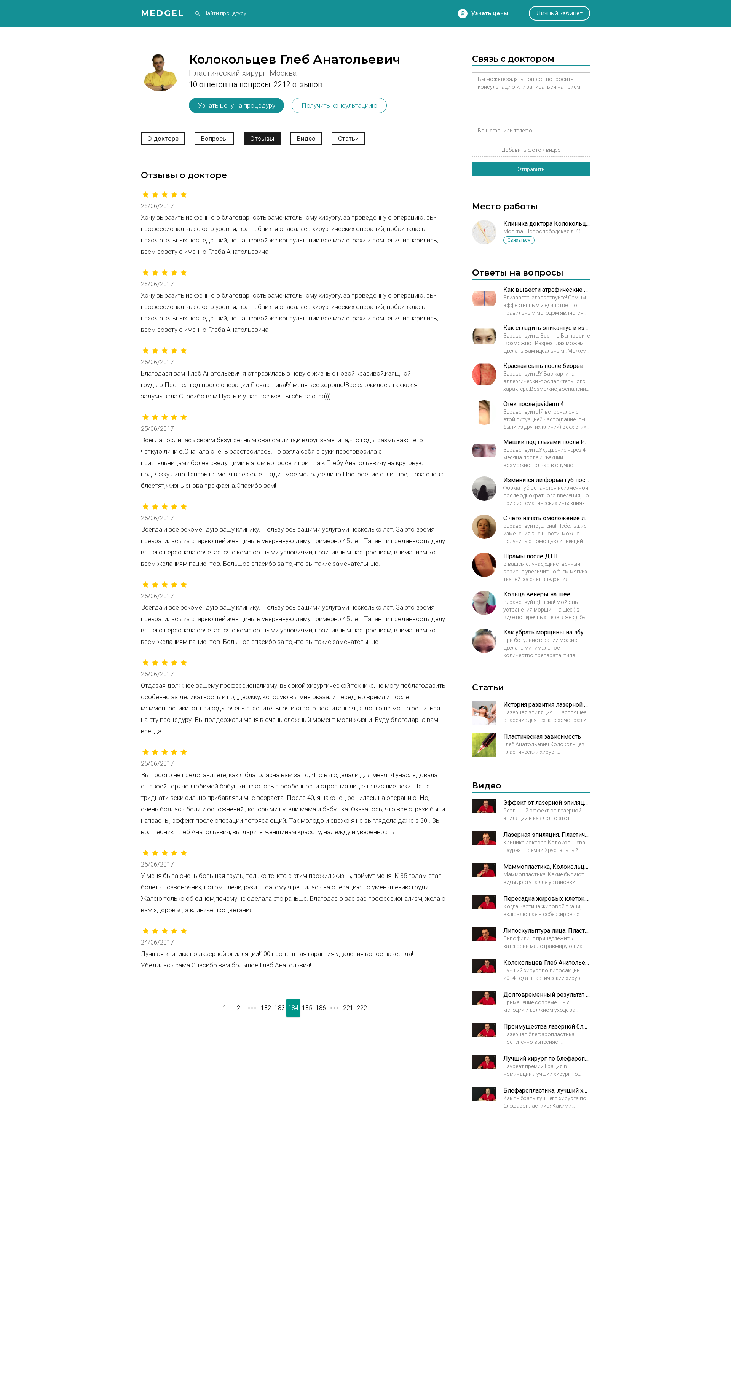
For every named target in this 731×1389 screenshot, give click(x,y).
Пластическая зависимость (542, 736)
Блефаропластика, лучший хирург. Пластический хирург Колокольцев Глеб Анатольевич (546, 1090)
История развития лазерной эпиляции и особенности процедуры (546, 704)
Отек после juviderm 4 (533, 404)
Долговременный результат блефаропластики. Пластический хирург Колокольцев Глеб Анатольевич (546, 994)
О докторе (163, 138)
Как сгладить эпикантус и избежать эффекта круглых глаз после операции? (546, 327)
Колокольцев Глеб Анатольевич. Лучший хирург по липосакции (546, 962)
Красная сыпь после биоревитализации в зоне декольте (546, 366)
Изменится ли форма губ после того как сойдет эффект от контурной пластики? (546, 480)
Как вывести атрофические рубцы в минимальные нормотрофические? (546, 289)
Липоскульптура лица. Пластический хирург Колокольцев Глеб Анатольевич (546, 930)
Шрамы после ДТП (530, 556)
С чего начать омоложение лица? (546, 518)
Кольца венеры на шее (536, 594)
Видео (306, 138)
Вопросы (214, 138)
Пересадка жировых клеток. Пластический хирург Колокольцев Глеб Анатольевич (546, 898)
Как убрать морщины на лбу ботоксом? (546, 632)
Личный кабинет (559, 13)
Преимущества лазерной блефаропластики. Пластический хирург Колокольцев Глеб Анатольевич (546, 1026)
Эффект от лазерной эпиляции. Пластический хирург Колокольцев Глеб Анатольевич (546, 802)
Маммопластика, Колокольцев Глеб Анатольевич (546, 866)
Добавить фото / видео (531, 150)
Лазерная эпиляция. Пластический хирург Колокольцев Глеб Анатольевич (546, 834)
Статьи (348, 138)
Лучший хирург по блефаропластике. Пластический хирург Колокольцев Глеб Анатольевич (546, 1058)
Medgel (162, 13)
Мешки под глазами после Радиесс (546, 442)
